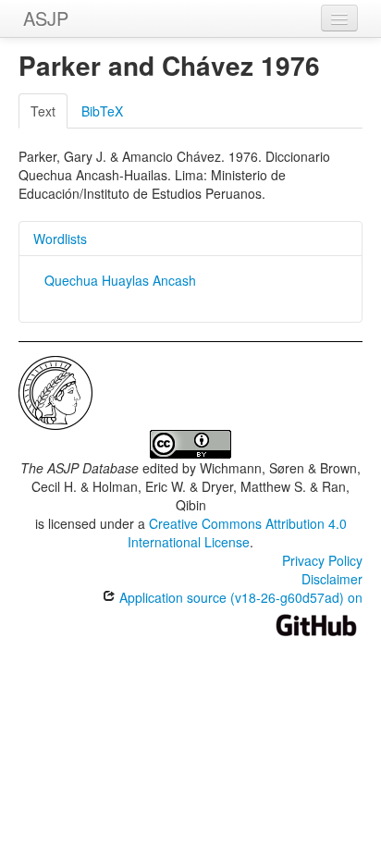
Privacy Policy (322, 560)
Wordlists (60, 238)
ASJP (45, 18)
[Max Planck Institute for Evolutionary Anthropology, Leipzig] (55, 391)
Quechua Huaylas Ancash (120, 280)
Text (43, 111)
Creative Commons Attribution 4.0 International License (237, 532)
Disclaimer (332, 579)
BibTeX (102, 111)
